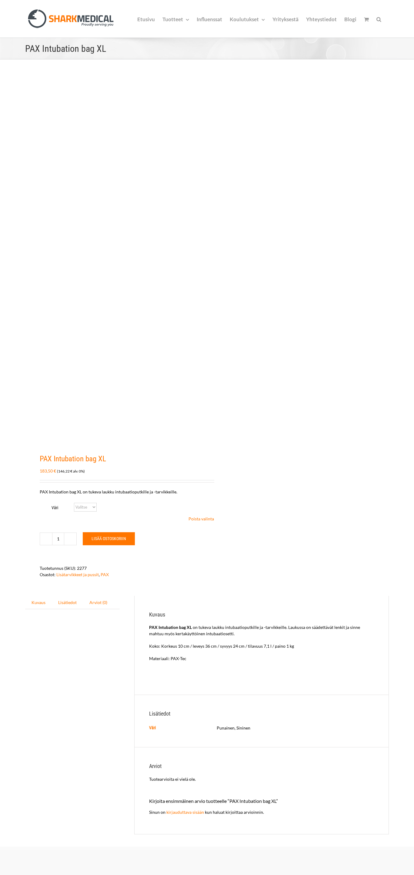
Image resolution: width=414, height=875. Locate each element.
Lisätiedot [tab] (67, 602)
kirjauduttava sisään (185, 812)
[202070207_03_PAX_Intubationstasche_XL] (112, 257)
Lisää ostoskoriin (109, 538)
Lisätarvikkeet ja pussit (77, 574)
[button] (378, 19)
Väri (55, 507)
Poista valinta (201, 518)
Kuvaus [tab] (38, 602)
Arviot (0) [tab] (98, 602)
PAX (105, 574)
